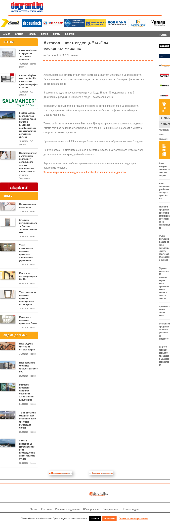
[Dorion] (164, 97)
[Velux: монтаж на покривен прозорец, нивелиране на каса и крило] (7, 294)
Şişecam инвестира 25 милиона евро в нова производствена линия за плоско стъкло (27, 449)
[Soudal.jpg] (164, 76)
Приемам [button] (95, 518)
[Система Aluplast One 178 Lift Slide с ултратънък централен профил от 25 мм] (7, 77)
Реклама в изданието (67, 509)
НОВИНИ (32, 34)
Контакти (46, 509)
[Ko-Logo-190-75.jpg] (138, 26)
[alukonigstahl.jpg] (164, 57)
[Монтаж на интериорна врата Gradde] (7, 275)
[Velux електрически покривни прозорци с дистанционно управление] (7, 247)
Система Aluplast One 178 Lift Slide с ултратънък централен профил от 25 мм (28, 81)
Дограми (51, 55)
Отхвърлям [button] (109, 518)
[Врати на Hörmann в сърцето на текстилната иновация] (7, 52)
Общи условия (91, 509)
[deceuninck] (32, 26)
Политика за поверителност (133, 518)
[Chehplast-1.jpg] (53, 26)
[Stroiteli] (98, 497)
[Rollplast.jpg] (95, 26)
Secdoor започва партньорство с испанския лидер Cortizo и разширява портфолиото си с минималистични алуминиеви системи (27, 125)
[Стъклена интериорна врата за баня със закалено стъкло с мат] (7, 222)
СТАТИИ (19, 34)
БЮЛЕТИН (70, 34)
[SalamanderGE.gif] (19, 106)
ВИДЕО (44, 34)
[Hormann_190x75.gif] (117, 26)
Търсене (163, 35)
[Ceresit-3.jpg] (164, 47)
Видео (32, 211)
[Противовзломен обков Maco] (7, 206)
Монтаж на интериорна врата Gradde (28, 276)
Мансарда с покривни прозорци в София (28, 320)
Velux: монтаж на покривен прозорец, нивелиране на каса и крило (27, 298)
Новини (33, 354)
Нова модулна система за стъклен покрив (27, 346)
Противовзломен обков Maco (27, 205)
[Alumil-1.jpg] (10, 26)
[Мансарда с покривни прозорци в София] (7, 319)
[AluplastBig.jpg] (19, 189)
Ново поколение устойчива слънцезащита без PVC (28, 367)
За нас (34, 509)
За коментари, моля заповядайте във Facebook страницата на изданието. (84, 172)
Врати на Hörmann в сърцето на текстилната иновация (28, 55)
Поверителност (111, 509)
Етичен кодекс (131, 509)
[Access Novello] (164, 87)
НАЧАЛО (6, 34)
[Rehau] (159, 26)
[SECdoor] (164, 67)
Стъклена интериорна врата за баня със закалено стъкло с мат (28, 226)
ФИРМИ (56, 34)
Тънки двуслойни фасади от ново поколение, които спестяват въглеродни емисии (27, 420)
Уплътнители (24, 178)
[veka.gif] (74, 26)
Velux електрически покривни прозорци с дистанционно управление (26, 252)
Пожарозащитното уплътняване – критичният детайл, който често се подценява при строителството (28, 162)
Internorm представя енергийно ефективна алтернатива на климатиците (27, 392)
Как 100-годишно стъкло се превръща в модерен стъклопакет (164, 355)
